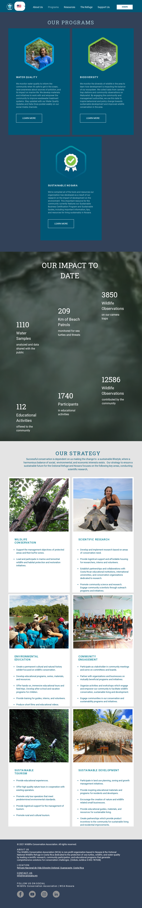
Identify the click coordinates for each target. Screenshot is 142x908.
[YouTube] (32, 894)
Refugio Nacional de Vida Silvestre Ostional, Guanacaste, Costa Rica (50, 867)
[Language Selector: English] (19, 6)
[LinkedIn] (56, 894)
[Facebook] (20, 894)
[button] (37, 7)
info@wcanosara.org (27, 875)
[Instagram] (44, 894)
